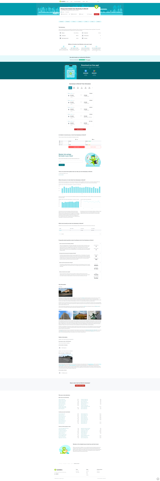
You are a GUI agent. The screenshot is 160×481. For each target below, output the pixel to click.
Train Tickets (60, 463)
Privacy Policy (104, 478)
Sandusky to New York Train (62, 400)
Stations (98, 21)
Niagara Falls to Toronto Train (62, 437)
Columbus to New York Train (62, 406)
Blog (86, 1)
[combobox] (64, 14)
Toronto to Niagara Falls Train (62, 435)
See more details (61, 174)
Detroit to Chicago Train (62, 417)
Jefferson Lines (97, 306)
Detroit (72, 463)
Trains (71, 1)
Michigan (69, 463)
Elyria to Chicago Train (61, 408)
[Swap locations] (70, 14)
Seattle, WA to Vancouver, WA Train (85, 428)
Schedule (61, 21)
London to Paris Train (83, 434)
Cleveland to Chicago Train (84, 399)
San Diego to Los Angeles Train (85, 429)
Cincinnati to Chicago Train (84, 400)
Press (87, 473)
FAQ (86, 21)
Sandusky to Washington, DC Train (85, 406)
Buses (67, 1)
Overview (67, 21)
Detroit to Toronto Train (62, 418)
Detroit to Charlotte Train (84, 417)
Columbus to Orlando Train (84, 405)
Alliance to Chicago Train (62, 399)
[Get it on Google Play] (94, 71)
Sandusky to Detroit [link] (76, 463)
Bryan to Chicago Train (84, 401)
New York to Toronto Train (62, 436)
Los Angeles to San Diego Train (63, 430)
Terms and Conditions (99, 478)
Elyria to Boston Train (61, 405)
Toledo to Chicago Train (84, 407)
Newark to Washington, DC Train (85, 435)
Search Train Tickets (80, 385)
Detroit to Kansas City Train (62, 416)
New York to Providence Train (62, 434)
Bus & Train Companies (77, 1)
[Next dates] (92, 88)
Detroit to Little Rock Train (84, 418)
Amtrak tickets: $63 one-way (63, 173)
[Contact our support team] (158, 479)
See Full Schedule (80, 129)
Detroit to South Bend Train (84, 419)
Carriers (80, 21)
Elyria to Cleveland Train (84, 408)
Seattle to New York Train (84, 436)
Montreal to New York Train (62, 429)
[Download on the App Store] (85, 71)
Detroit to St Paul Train (84, 423)
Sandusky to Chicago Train (62, 401)
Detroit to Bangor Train (62, 419)
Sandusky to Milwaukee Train (62, 407)
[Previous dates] (67, 88)
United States (64, 463)
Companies (98, 472)
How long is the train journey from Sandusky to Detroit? (67, 253)
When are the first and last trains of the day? (66, 262)
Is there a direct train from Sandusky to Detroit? (66, 243)
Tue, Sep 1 (82, 14)
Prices (74, 21)
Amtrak (60, 230)
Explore (84, 1)
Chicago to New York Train (84, 430)
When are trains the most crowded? (64, 271)
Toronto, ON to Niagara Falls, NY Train (63, 428)
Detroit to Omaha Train (84, 416)
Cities (92, 21)
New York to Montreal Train (84, 437)
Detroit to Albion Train (61, 423)
